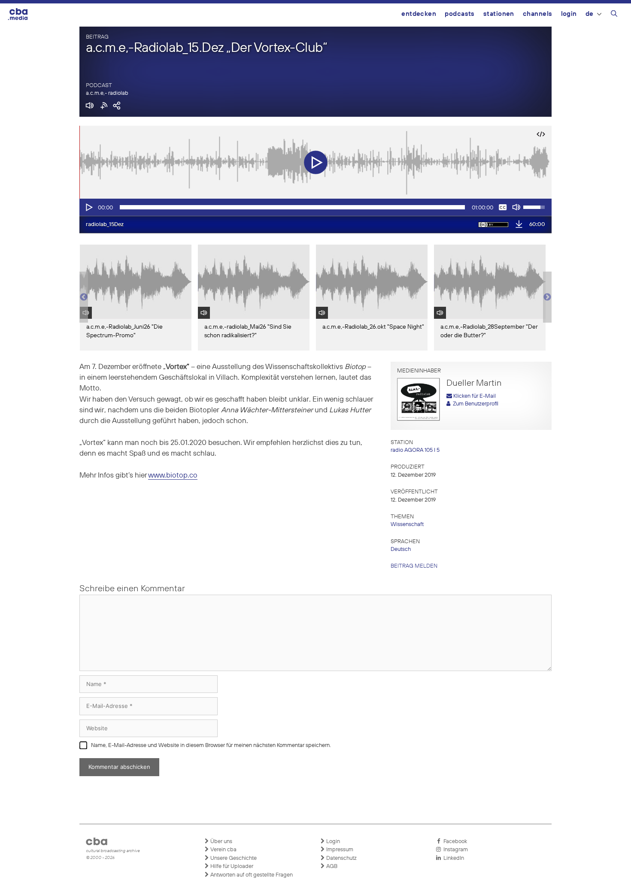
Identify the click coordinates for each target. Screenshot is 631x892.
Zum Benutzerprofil (474, 404)
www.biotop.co (172, 475)
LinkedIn (452, 858)
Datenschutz (341, 858)
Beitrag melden (414, 566)
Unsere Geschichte (233, 858)
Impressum (339, 850)
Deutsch (401, 549)
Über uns (220, 841)
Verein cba (223, 850)
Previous (83, 297)
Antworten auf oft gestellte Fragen (251, 875)
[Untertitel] (502, 207)
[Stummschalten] (516, 207)
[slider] (292, 207)
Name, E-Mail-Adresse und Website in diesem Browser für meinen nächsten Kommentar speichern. (211, 745)
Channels (537, 14)
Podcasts (460, 14)
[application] (315, 207)
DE (589, 14)
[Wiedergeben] (88, 207)
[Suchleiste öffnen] (614, 15)
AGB (331, 866)
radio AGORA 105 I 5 (415, 450)
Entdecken (418, 14)
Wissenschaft (407, 524)
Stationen (498, 14)
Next (547, 297)
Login (569, 14)
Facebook (454, 841)
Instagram (454, 850)
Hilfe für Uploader (231, 866)
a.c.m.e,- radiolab (107, 93)
